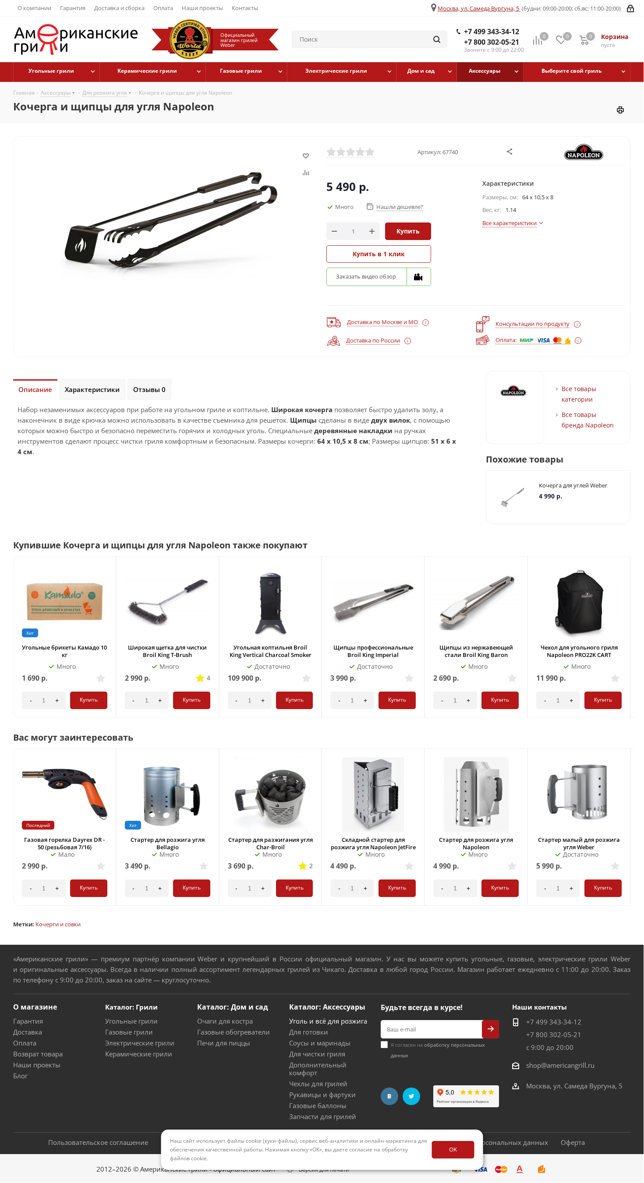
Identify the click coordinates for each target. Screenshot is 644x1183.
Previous (620, 553)
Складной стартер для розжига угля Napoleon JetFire (373, 843)
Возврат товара (38, 1053)
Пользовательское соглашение (98, 1142)
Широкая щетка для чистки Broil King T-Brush (167, 651)
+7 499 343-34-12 (491, 31)
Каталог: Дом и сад (232, 1007)
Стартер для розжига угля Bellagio (168, 843)
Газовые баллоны (318, 1105)
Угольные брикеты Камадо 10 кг (64, 651)
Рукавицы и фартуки (322, 1094)
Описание (35, 389)
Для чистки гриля (317, 1053)
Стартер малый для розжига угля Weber (579, 843)
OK (453, 1149)
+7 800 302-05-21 (491, 42)
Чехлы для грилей (318, 1083)
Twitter (411, 1096)
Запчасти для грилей (322, 1116)
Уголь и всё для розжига (328, 1021)
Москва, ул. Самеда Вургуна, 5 (478, 8)
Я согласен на (438, 1050)
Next (632, 553)
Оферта (573, 1142)
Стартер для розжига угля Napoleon (476, 843)
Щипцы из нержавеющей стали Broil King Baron (476, 651)
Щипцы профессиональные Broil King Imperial (373, 651)
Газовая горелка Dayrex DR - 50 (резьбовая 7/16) (64, 843)
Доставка (27, 1032)
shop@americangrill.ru (560, 1065)
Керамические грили (138, 1053)
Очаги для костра (225, 1021)
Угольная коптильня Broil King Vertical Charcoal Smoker (270, 651)
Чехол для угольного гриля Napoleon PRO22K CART (579, 651)
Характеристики (92, 389)
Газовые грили (129, 1032)
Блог (20, 1075)
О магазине (35, 1007)
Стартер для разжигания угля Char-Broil (270, 843)
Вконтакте (389, 1096)
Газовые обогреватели (233, 1032)
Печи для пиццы (223, 1042)
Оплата (24, 1042)
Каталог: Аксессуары (327, 1007)
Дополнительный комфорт (318, 1068)
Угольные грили (131, 1021)
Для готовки (308, 1032)
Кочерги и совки (58, 924)
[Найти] (436, 39)
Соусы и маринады (319, 1042)
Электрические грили (139, 1042)
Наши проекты (36, 1064)
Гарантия (28, 1021)
